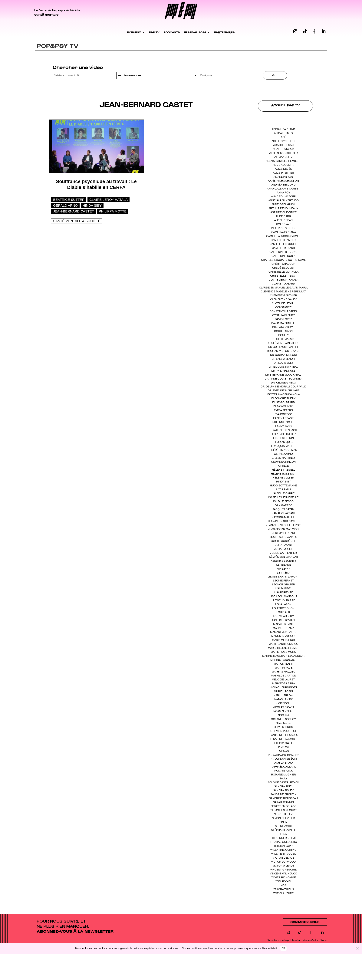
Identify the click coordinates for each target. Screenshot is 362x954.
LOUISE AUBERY (283, 616)
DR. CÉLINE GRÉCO (283, 382)
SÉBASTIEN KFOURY (283, 810)
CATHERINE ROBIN (283, 255)
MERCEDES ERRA (283, 683)
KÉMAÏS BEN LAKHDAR (283, 556)
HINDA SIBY (92, 205)
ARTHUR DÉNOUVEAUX (283, 208)
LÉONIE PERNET (283, 580)
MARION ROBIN (283, 663)
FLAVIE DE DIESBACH (283, 430)
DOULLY (283, 335)
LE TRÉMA (283, 572)
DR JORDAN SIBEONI (283, 354)
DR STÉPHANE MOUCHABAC (283, 374)
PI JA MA (283, 746)
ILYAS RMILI (283, 489)
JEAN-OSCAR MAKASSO (283, 529)
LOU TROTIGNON (283, 608)
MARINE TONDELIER (283, 659)
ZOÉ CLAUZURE (283, 893)
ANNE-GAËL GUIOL (283, 204)
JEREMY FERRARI (283, 533)
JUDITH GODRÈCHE (283, 540)
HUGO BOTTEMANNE (283, 485)
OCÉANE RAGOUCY (283, 719)
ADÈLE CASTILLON (283, 141)
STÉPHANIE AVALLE (283, 829)
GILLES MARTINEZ (283, 457)
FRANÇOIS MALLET (283, 445)
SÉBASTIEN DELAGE (283, 806)
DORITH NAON (283, 331)
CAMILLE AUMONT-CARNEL (283, 236)
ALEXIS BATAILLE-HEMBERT (283, 160)
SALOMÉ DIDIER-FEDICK (283, 782)
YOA (283, 885)
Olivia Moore (283, 723)
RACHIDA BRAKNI (283, 762)
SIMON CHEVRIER (283, 818)
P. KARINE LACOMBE (283, 738)
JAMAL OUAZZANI (283, 513)
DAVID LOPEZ (283, 319)
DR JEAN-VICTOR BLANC (282, 350)
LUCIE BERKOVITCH (283, 620)
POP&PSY (134, 32)
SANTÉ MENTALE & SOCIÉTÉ (76, 221)
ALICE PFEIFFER (283, 172)
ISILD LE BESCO (283, 501)
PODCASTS (172, 32)
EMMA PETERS (283, 410)
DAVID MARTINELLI (283, 323)
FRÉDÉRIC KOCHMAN (283, 449)
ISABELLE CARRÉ (283, 493)
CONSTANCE (283, 307)
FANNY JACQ (283, 426)
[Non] (357, 948)
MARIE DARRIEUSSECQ (283, 643)
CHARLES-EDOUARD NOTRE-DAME (283, 259)
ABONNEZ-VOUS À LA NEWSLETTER (75, 931)
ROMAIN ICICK (283, 770)
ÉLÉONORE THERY (283, 398)
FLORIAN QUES (283, 441)
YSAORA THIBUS (283, 889)
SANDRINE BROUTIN (283, 794)
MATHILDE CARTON (283, 675)
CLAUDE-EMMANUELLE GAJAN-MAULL (283, 287)
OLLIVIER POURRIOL (283, 730)
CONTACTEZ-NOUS (304, 922)
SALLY (283, 778)
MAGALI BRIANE (283, 624)
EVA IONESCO (283, 414)
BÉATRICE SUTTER (68, 200)
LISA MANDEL (283, 588)
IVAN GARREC (283, 505)
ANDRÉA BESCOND (283, 184)
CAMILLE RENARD (283, 247)
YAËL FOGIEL (283, 881)
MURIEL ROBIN (283, 691)
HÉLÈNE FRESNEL (283, 469)
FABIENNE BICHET (283, 422)
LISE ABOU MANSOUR (283, 596)
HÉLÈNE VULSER (283, 477)
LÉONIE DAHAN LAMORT (283, 576)
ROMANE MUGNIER (283, 774)
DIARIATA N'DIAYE (283, 327)
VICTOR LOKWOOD (283, 861)
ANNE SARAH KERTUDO (283, 200)
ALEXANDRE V (283, 156)
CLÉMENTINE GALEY (283, 299)
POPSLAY (283, 750)
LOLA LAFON (283, 604)
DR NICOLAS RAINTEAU (283, 366)
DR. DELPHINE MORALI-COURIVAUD (283, 386)
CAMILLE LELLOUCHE (283, 243)
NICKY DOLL (283, 703)
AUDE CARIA (283, 216)
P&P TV (154, 32)
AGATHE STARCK (283, 148)
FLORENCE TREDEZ (283, 434)
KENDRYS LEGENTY (283, 560)
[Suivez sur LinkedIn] (324, 31)
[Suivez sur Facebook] (314, 31)
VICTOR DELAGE (283, 857)
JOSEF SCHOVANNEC (283, 536)
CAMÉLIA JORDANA (283, 232)
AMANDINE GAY (283, 176)
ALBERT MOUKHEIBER (283, 152)
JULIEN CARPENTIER (283, 552)
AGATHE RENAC (283, 144)
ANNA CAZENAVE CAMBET (283, 188)
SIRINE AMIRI (283, 825)
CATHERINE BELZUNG (283, 251)
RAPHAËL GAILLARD (283, 766)
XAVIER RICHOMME (283, 877)
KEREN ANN (283, 564)
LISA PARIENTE (283, 592)
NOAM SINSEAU (283, 711)
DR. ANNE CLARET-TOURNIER (283, 378)
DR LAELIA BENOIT (283, 358)
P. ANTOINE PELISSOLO (283, 734)
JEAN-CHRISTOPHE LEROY (283, 525)
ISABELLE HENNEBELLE (283, 497)
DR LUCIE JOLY (283, 362)
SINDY (283, 822)
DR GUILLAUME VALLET (283, 346)
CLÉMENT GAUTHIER (283, 295)
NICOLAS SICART (283, 707)
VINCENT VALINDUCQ (283, 873)
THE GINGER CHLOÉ (283, 837)
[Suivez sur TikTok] (305, 31)
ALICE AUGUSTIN (283, 164)
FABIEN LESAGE (283, 418)
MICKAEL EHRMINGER (283, 687)
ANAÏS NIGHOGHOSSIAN (283, 180)
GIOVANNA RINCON (283, 461)
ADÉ (283, 137)
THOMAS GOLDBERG (283, 841)
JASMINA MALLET (283, 517)
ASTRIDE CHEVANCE (283, 212)
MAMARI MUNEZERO (283, 631)
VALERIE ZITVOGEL (283, 853)
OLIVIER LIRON (283, 727)
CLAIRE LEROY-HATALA (108, 200)
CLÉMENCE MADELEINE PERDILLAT (283, 291)
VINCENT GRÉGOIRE (283, 869)
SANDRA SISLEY (283, 790)
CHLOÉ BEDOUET (283, 267)
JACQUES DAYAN (283, 509)
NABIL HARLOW (283, 695)
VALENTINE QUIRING (283, 849)
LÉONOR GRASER (283, 584)
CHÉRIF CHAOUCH (283, 263)
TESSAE (283, 833)
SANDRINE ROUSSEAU (283, 798)
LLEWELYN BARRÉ (283, 600)
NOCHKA (283, 715)
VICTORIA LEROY (283, 865)
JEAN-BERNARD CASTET (73, 211)
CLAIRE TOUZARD (283, 283)
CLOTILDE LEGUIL (283, 303)
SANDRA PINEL (283, 786)
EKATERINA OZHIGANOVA (283, 394)
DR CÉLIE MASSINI (283, 338)
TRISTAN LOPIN (283, 845)
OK (283, 948)
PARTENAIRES (224, 32)
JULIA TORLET (283, 548)
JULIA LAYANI (283, 544)
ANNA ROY (283, 192)
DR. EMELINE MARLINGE (283, 390)
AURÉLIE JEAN (283, 220)
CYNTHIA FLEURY (283, 315)
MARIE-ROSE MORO (283, 651)
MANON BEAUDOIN (283, 635)
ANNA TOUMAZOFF (283, 196)
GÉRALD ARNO (65, 205)
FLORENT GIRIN (283, 437)
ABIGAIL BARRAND (283, 129)
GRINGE (283, 465)
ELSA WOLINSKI (283, 406)
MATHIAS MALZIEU (283, 671)
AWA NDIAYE (283, 224)
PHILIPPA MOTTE (113, 211)
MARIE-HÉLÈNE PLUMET (283, 647)
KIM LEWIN (283, 568)
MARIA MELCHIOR (283, 639)
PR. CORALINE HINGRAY (283, 754)
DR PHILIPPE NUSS (283, 370)
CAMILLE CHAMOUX (283, 240)
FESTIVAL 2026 (195, 32)
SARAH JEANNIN (283, 802)
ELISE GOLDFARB (283, 402)
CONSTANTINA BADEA (283, 311)
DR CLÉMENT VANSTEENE (283, 342)
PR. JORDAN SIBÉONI (283, 758)
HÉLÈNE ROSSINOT (283, 473)
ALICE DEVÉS (283, 168)
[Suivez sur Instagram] (295, 31)
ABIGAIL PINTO (283, 133)
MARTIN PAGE (283, 667)
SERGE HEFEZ (283, 814)
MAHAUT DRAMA (283, 628)
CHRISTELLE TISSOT (283, 275)
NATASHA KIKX (283, 699)
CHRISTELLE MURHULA (283, 271)
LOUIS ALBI (283, 612)
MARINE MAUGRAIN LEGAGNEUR (283, 655)
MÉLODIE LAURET (283, 679)
